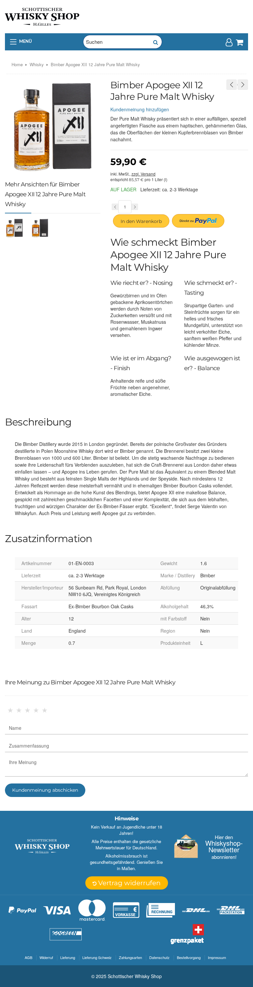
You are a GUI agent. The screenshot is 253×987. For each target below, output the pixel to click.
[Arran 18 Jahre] (231, 84)
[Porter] (42, 16)
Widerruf (46, 957)
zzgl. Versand (143, 174)
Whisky (37, 64)
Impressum (217, 957)
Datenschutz (159, 957)
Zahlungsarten (130, 957)
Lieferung (67, 957)
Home (17, 64)
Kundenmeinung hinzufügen (139, 109)
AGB (28, 957)
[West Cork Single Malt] (243, 84)
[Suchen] (155, 42)
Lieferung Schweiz (97, 957)
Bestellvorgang (189, 957)
